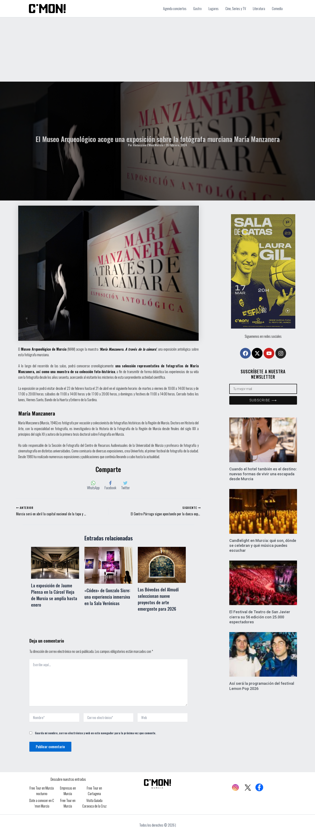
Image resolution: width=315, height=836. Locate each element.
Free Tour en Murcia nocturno (42, 790)
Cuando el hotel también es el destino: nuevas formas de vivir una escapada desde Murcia (263, 474)
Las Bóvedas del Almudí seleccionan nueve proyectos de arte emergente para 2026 (158, 599)
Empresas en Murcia (68, 790)
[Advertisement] (157, 49)
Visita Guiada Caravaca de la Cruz (94, 803)
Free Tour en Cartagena (94, 790)
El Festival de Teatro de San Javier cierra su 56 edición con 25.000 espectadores (259, 617)
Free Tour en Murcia (67, 803)
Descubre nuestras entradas (68, 779)
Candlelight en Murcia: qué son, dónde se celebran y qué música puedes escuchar (262, 545)
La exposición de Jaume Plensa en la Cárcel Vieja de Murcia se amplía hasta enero (54, 595)
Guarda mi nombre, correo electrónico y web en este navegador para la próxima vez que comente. (95, 733)
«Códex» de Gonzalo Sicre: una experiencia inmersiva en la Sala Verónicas (107, 596)
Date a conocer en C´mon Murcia (41, 803)
